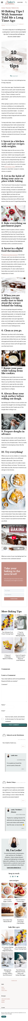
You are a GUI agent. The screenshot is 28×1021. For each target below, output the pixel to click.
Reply (23, 746)
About (2, 987)
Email (3, 710)
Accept (4, 1016)
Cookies (3, 1000)
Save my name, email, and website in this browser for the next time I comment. (15, 719)
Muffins (3, 1002)
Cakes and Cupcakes (5, 998)
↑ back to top (14, 980)
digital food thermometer (10, 254)
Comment (4, 684)
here (11, 1013)
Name (3, 704)
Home (3, 7)
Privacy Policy (4, 990)
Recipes (8, 7)
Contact (3, 988)
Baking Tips (15, 7)
